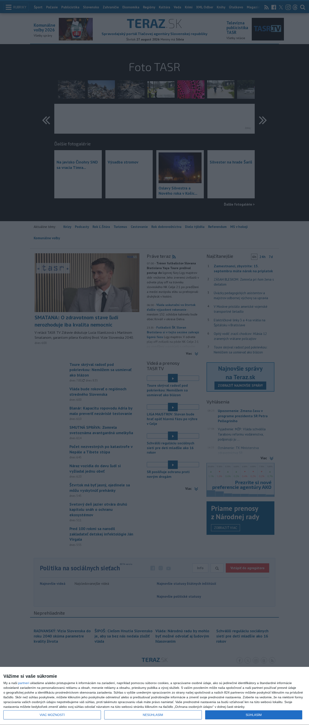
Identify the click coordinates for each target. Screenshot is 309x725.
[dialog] (154, 696)
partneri (23, 683)
